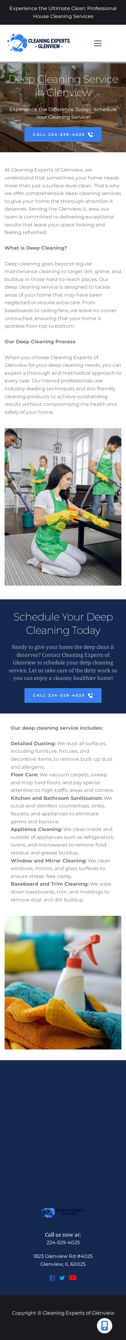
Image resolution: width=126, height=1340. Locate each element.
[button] (98, 43)
